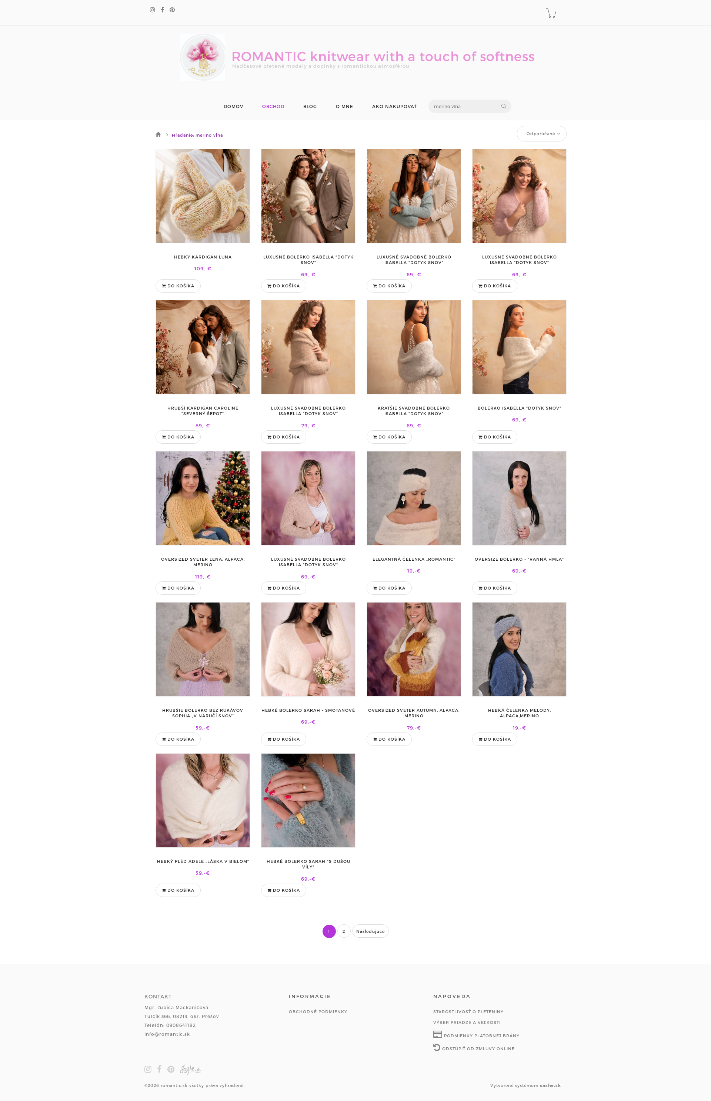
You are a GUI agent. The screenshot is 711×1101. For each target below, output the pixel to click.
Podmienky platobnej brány (481, 1035)
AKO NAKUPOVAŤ (394, 106)
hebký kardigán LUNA (203, 256)
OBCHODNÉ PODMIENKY (318, 1011)
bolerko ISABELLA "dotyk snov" (519, 408)
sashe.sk (550, 1085)
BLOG (310, 106)
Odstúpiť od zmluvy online (478, 1048)
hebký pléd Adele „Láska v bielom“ (203, 861)
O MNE (344, 106)
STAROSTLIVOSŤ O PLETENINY (468, 1011)
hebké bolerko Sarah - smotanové (308, 710)
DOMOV (233, 106)
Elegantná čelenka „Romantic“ (414, 559)
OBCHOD (273, 106)
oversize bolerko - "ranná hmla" (519, 559)
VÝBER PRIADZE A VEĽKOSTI (467, 1022)
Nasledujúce (370, 931)
